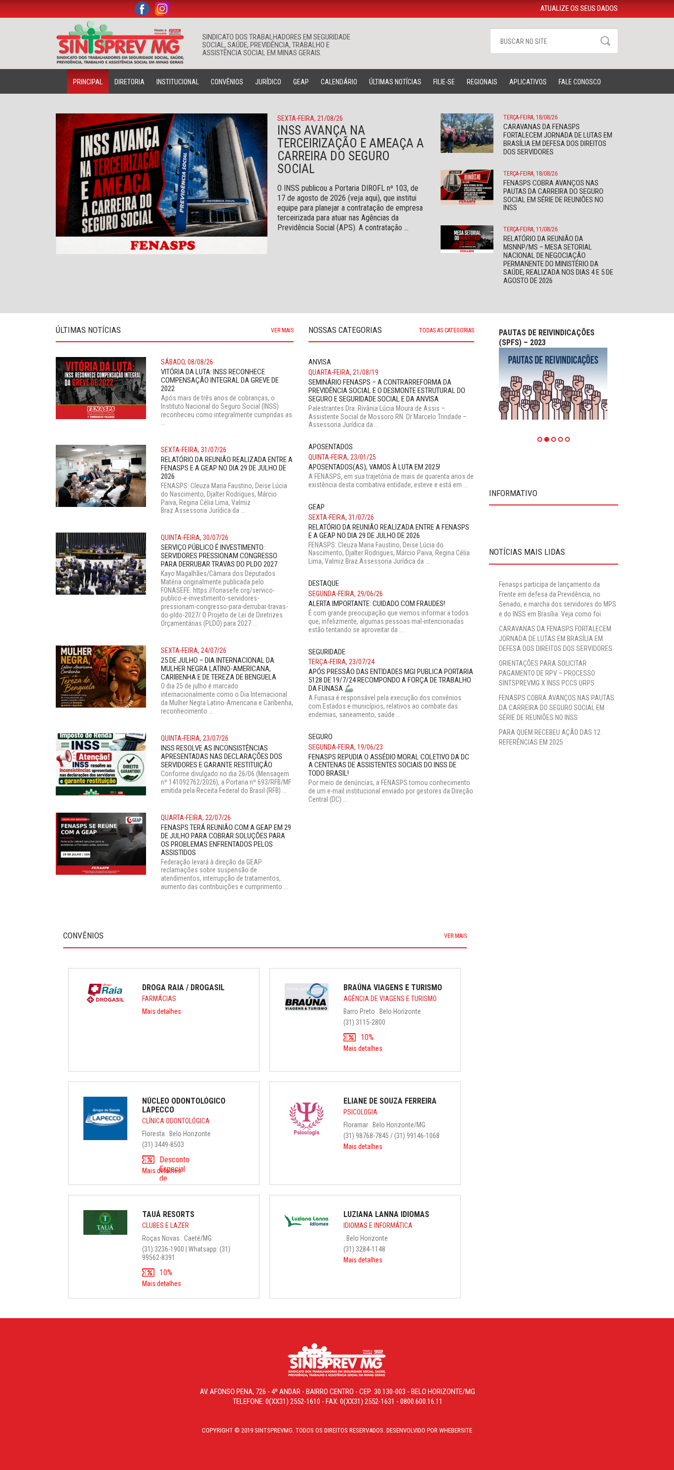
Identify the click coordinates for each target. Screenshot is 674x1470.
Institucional (177, 82)
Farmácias (159, 999)
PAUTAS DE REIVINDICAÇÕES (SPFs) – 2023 (547, 337)
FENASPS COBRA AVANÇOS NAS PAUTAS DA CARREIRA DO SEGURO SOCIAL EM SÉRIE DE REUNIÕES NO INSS (556, 707)
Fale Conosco (580, 82)
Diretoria (129, 82)
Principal (88, 82)
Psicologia (360, 1112)
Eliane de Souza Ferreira (390, 1101)
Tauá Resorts (168, 1214)
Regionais (482, 82)
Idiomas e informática (377, 1225)
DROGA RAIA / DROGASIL (183, 987)
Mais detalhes (161, 1011)
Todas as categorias (446, 330)
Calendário (339, 82)
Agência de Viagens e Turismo (390, 999)
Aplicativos (528, 82)
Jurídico (268, 82)
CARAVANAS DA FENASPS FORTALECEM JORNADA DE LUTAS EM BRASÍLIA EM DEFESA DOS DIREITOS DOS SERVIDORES (555, 638)
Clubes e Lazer (165, 1225)
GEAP (301, 82)
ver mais (282, 330)
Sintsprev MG (124, 42)
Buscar (605, 41)
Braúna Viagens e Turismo (392, 987)
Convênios (227, 82)
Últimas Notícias (395, 82)
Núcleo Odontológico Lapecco (183, 1105)
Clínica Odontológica (176, 1121)
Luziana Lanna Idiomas (386, 1214)
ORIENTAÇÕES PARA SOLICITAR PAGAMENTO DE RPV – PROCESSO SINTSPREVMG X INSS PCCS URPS (547, 673)
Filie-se (444, 82)
